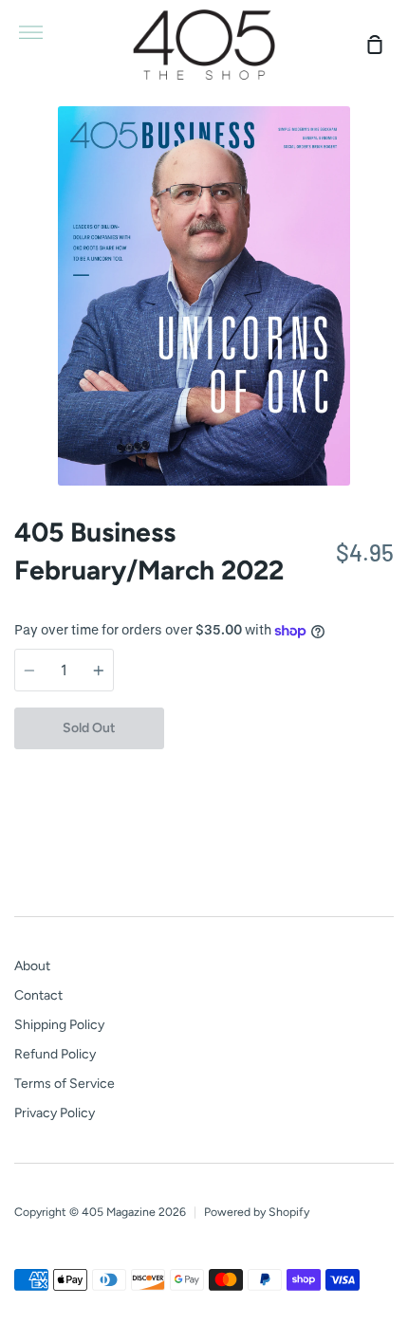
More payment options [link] (279, 770)
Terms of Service (64, 1084)
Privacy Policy (54, 1113)
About (32, 966)
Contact (38, 995)
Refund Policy (55, 1054)
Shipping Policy (59, 1025)
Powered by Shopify (256, 1211)
